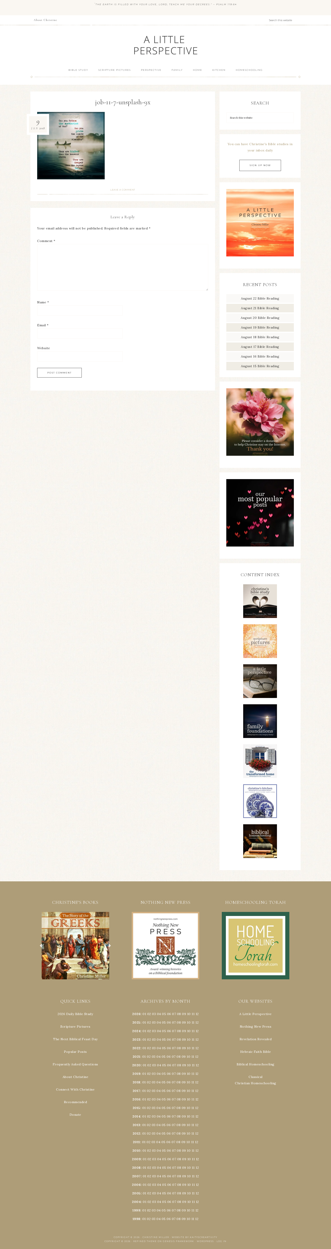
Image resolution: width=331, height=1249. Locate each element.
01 (144, 1014)
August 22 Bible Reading (260, 298)
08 (179, 1014)
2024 (136, 1031)
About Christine (75, 1077)
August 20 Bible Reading (260, 318)
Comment (46, 241)
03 (154, 1014)
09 (184, 1022)
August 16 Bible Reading (260, 356)
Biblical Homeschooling (255, 1064)
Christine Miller (156, 1237)
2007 (136, 1176)
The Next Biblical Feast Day (75, 1039)
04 (159, 1014)
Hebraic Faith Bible (255, 1052)
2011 (136, 1142)
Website (43, 348)
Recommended (75, 1102)
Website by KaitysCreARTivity (194, 1237)
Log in (222, 1241)
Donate (75, 1115)
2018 (136, 1082)
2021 (136, 1057)
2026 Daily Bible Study (75, 1014)
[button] (75, 945)
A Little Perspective (165, 45)
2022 (136, 1048)
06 (169, 1014)
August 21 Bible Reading (260, 308)
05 (164, 1014)
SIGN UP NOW (260, 165)
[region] (75, 945)
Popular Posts (75, 1052)
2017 (136, 1091)
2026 (136, 1014)
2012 (136, 1133)
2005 (136, 1193)
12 (197, 1022)
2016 (136, 1099)
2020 (136, 1065)
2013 (136, 1125)
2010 (136, 1151)
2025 (136, 1022)
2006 (136, 1185)
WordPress (205, 1241)
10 (188, 1022)
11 (193, 1022)
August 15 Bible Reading (260, 366)
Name (43, 302)
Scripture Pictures (75, 1027)
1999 (136, 1210)
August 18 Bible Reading (260, 337)
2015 (136, 1108)
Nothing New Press (256, 1027)
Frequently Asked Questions (75, 1064)
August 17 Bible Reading (260, 347)
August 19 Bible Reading (260, 327)
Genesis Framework (178, 1241)
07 (174, 1014)
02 (149, 1014)
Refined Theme (145, 1241)
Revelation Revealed (256, 1039)
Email (43, 325)
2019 (136, 1074)
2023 (136, 1040)
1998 (136, 1219)
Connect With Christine (75, 1089)
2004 (136, 1202)
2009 (136, 1159)
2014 (136, 1116)
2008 (136, 1168)
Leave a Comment (122, 189)
